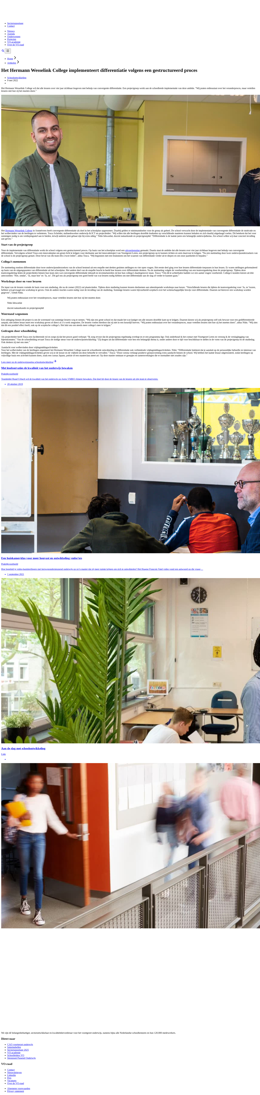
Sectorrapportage (15, 23)
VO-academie (13, 42)
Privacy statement (15, 1091)
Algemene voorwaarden (18, 1088)
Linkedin (11, 1075)
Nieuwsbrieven (14, 1072)
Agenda (11, 34)
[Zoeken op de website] (3, 51)
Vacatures (11, 1080)
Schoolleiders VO (15, 1055)
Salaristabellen (14, 1047)
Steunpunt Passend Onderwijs (21, 1058)
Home (10, 58)
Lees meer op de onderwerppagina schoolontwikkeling (27, 362)
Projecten (11, 39)
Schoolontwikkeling (16, 77)
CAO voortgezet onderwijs (20, 1044)
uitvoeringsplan (132, 250)
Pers (9, 1078)
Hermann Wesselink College (18, 230)
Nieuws (11, 31)
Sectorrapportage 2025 (18, 1050)
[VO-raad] (23, 18)
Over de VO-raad (15, 44)
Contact (11, 26)
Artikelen (11, 63)
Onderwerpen (13, 36)
